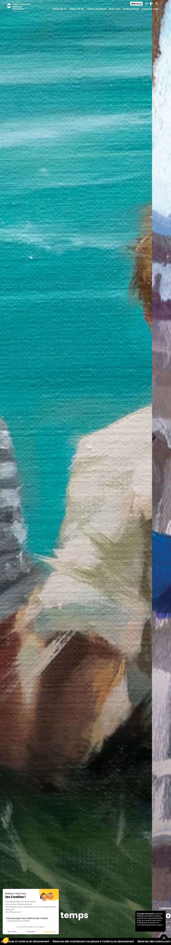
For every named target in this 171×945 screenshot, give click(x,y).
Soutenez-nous (150, 8)
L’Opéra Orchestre (96, 8)
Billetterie (136, 3)
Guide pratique (131, 8)
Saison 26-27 (59, 8)
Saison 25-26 (76, 8)
